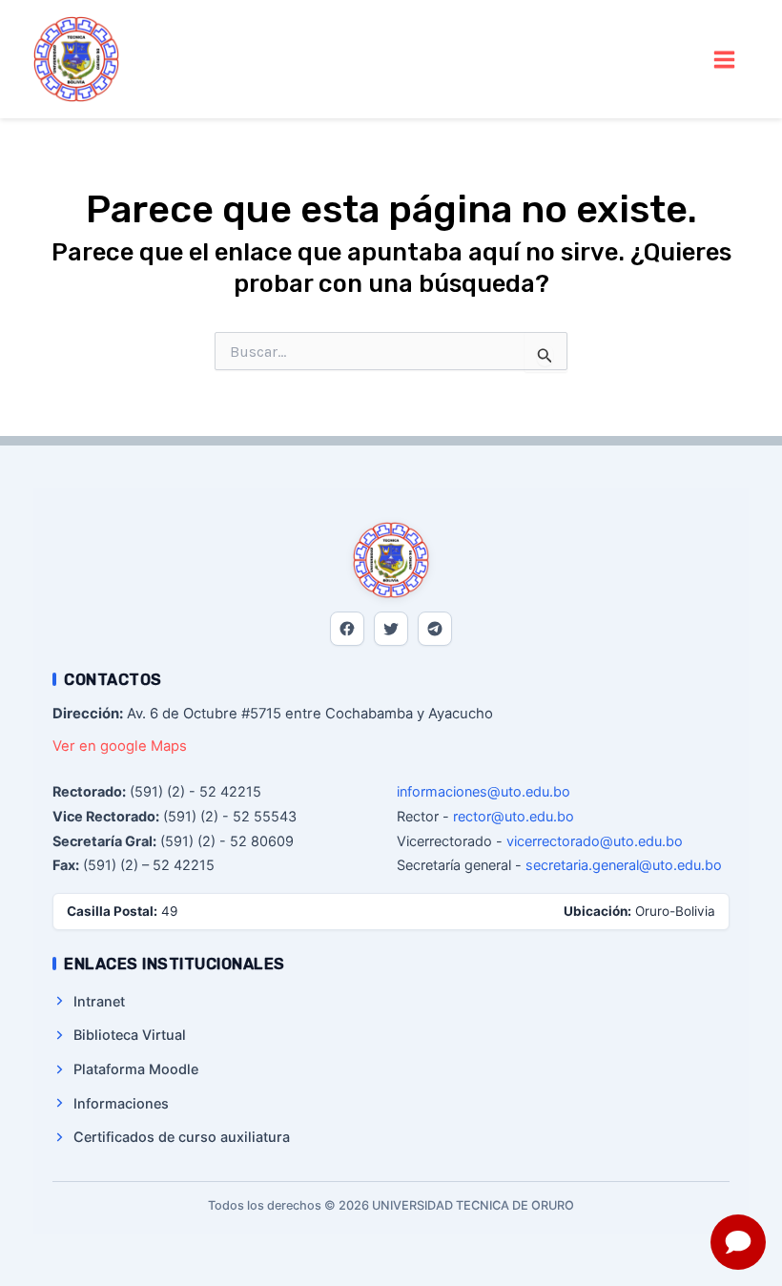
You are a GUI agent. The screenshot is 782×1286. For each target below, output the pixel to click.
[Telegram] (435, 629)
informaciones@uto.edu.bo (483, 791)
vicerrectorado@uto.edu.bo (594, 841)
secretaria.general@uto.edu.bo (623, 865)
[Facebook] (347, 629)
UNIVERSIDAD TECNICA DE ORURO (272, 58)
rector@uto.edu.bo (513, 816)
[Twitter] (391, 629)
